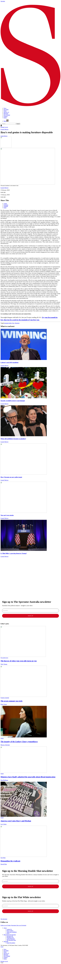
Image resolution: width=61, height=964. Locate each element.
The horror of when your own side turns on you (19, 661)
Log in (6, 127)
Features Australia (5, 697)
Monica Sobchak (5, 745)
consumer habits (8, 323)
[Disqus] (30, 577)
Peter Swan (4, 704)
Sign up (30, 615)
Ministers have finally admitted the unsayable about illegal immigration (28, 777)
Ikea (13, 323)
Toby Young (4, 664)
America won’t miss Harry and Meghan (16, 821)
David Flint (4, 864)
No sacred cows (4, 657)
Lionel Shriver (4, 129)
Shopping (17, 323)
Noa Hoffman (4, 780)
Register (2, 127)
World (2, 738)
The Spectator (4, 919)
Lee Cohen (3, 824)
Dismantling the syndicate (10, 861)
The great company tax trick (11, 701)
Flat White (3, 857)
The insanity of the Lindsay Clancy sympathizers (19, 742)
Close (2, 946)
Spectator (3, 1)
